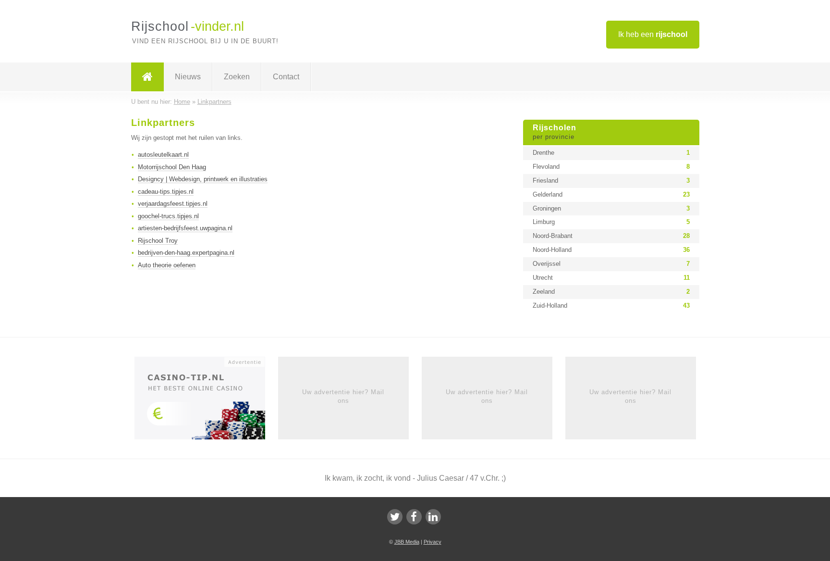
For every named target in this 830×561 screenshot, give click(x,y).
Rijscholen (554, 132)
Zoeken (237, 77)
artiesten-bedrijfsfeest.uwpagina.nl (185, 228)
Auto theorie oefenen (166, 265)
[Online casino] (206, 401)
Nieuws (188, 77)
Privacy (432, 542)
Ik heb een (652, 34)
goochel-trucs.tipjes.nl (168, 216)
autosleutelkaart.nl (163, 154)
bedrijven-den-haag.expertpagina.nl (186, 252)
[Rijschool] (147, 76)
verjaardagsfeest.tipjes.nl (173, 203)
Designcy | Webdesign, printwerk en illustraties (203, 179)
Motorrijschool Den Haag (172, 167)
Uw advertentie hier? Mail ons (343, 396)
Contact (286, 77)
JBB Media (406, 542)
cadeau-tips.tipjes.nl (166, 191)
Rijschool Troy (158, 240)
